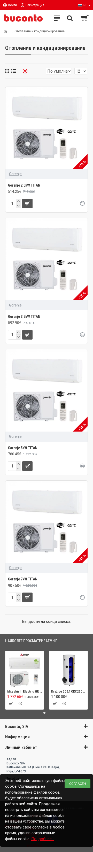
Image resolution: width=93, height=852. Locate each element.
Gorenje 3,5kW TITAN (24, 316)
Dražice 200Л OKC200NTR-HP (68, 691)
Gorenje (15, 174)
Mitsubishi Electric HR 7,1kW (24, 691)
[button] (44, 713)
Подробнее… (42, 838)
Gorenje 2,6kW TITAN (24, 185)
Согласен (77, 784)
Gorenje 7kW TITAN (22, 579)
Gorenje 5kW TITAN (22, 448)
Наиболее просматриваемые (31, 641)
